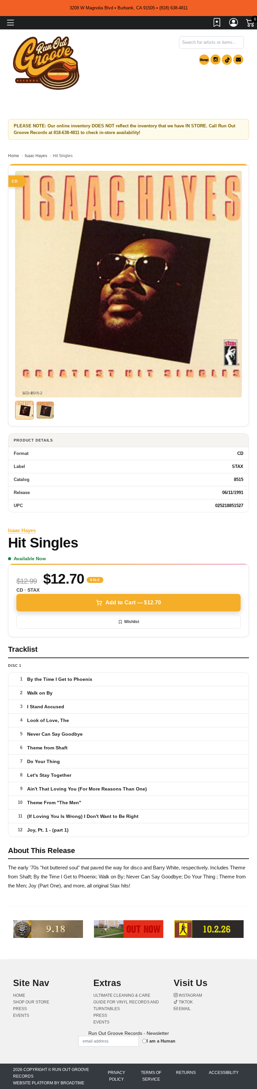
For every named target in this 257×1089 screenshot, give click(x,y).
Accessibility (224, 1072)
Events (21, 1015)
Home (13, 155)
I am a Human (161, 1041)
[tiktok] (227, 60)
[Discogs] (204, 60)
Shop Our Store (31, 1002)
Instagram (190, 995)
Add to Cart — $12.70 (133, 602)
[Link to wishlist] (217, 23)
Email (184, 1008)
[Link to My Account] (234, 23)
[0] (250, 24)
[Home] (46, 62)
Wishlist (131, 621)
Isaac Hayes (36, 155)
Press (20, 1008)
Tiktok (185, 1002)
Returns (186, 1072)
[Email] (238, 59)
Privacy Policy (116, 1076)
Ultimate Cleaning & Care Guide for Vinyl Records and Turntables (126, 1002)
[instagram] (215, 59)
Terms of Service (151, 1076)
